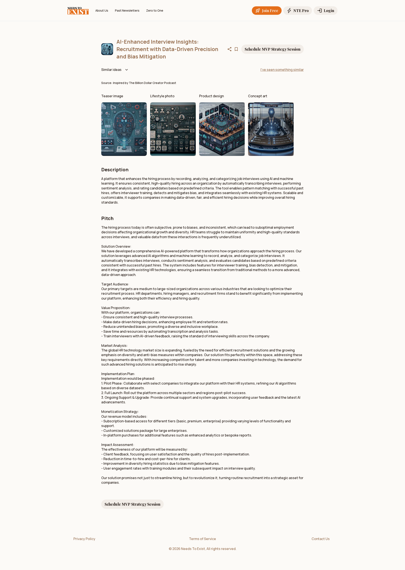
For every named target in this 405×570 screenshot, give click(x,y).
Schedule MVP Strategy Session (272, 49)
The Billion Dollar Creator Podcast (152, 83)
